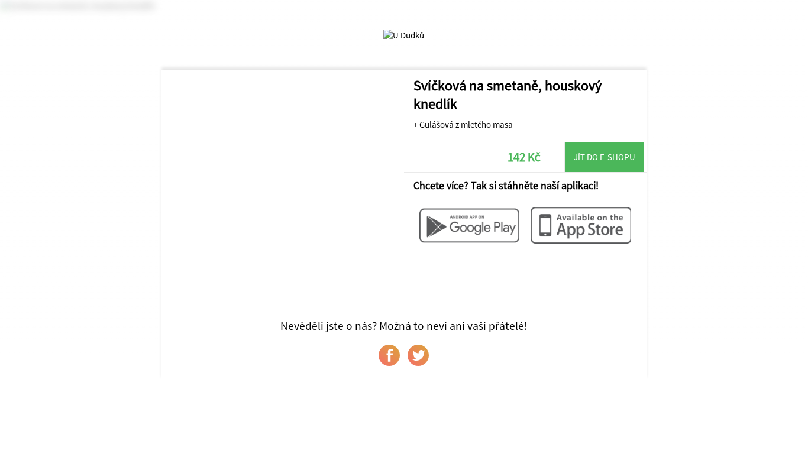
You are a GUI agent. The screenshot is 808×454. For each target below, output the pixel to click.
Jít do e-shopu (604, 157)
